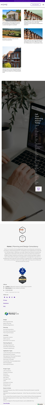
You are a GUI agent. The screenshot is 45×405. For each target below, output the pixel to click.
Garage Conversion (8, 372)
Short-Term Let (7, 384)
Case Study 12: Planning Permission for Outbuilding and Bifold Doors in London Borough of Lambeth (11, 23)
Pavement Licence (8, 337)
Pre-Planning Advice (8, 329)
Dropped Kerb (6, 385)
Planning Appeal (7, 362)
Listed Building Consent (9, 357)
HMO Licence (6, 338)
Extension (5, 374)
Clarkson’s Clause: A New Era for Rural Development (10, 39)
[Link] (4, 4)
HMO (4, 380)
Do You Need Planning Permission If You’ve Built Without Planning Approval (22, 396)
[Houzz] (7, 297)
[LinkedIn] (9, 297)
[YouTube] (14, 297)
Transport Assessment (8, 348)
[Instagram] (12, 297)
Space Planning (7, 323)
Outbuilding (6, 375)
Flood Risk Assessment (9, 346)
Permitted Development (9, 331)
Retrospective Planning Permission (12, 356)
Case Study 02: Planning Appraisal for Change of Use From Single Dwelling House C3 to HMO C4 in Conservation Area (11, 70)
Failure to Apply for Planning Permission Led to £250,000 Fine (18, 400)
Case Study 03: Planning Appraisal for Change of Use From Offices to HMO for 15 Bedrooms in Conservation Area (33, 41)
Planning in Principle (8, 359)
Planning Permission (8, 332)
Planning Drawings (8, 321)
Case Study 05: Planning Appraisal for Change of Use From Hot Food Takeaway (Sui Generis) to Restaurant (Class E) (33, 23)
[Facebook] (4, 297)
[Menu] (43, 4)
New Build (6, 377)
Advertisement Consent (9, 354)
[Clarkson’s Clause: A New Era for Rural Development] (11, 29)
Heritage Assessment (8, 345)
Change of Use (7, 379)
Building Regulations (8, 325)
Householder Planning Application (11, 361)
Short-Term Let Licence (9, 340)
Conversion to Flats (8, 382)
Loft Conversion (7, 370)
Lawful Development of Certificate (11, 352)
